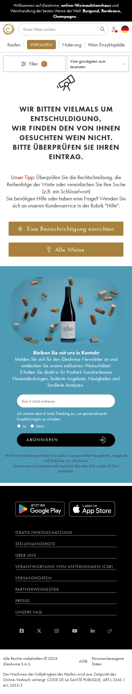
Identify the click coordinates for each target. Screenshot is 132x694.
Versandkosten (33, 578)
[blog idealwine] (110, 631)
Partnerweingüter (37, 589)
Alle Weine (70, 250)
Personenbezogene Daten (108, 661)
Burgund (91, 11)
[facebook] (22, 631)
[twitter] (39, 631)
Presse (22, 600)
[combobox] (98, 64)
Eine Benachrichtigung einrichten (70, 229)
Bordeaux (110, 11)
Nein (40, 426)
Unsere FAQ (28, 612)
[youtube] (74, 631)
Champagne (64, 16)
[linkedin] (93, 631)
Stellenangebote (35, 543)
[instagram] (57, 631)
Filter (37, 64)
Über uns (25, 555)
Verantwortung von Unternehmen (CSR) (64, 566)
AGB (83, 661)
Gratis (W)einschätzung (44, 532)
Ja (24, 426)
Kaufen (14, 44)
